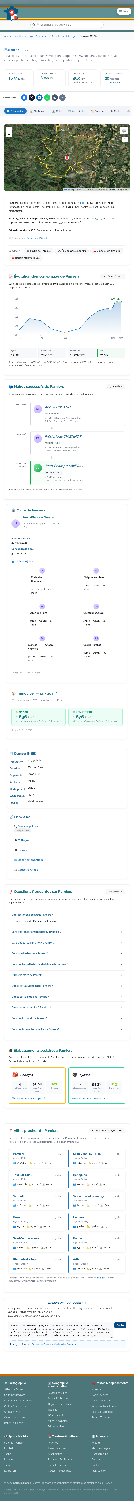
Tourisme (53, 1442)
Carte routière (100, 1394)
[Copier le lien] (62, 97)
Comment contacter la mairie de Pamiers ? (35, 1029)
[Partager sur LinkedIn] (39, 97)
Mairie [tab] (57, 111)
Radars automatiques (104, 1406)
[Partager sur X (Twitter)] (32, 97)
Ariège (81, 202)
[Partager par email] (55, 97)
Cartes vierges (12, 1411)
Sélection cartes (13, 1389)
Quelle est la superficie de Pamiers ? (32, 985)
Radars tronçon (101, 1417)
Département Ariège (63, 36)
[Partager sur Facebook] (24, 97)
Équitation (10, 1470)
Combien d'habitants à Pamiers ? (30, 953)
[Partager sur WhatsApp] (47, 97)
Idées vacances (57, 1448)
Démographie (56, 1426)
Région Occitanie (37, 36)
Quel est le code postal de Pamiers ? (32, 914)
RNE (21, 672)
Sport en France (13, 1442)
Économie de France (60, 1459)
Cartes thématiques (59, 1470)
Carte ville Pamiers (65, 1344)
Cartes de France (41, 1344)
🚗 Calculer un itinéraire (106, 251)
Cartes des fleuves (15, 1406)
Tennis (7, 1453)
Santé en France (57, 1465)
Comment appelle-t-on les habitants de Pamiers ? (40, 964)
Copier (120, 1325)
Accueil (8, 36)
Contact (96, 1465)
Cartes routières (101, 1400)
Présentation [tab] (15, 111)
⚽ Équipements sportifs (72, 251)
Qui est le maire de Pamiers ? (28, 975)
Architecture (55, 1453)
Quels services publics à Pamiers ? (31, 1007)
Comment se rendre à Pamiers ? (29, 1018)
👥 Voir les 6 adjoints (22, 561)
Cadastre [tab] (98, 111)
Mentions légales (95, 1356)
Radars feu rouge (102, 1411)
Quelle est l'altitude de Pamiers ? (30, 996)
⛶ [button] (125, 139)
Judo (7, 1465)
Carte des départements (18, 1400)
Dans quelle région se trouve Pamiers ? (33, 942)
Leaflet (69, 189)
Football (9, 1448)
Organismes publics (59, 1404)
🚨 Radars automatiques (26, 258)
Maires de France (58, 1398)
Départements (56, 1415)
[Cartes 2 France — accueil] (11, 13)
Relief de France (13, 1422)
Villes (20, 36)
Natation (9, 1459)
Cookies (96, 1459)
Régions (52, 1409)
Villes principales (58, 1420)
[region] (67, 157)
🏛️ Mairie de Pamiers (39, 251)
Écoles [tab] (115, 111)
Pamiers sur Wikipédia (37, 238)
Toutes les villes (57, 1392)
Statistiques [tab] (38, 111)
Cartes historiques (14, 1417)
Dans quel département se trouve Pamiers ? (36, 931)
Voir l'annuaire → (112, 82)
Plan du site (99, 1470)
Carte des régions (14, 1394)
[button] (67, 158)
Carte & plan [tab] (76, 111)
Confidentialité (100, 1453)
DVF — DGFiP (25, 730)
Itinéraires (97, 1389)
